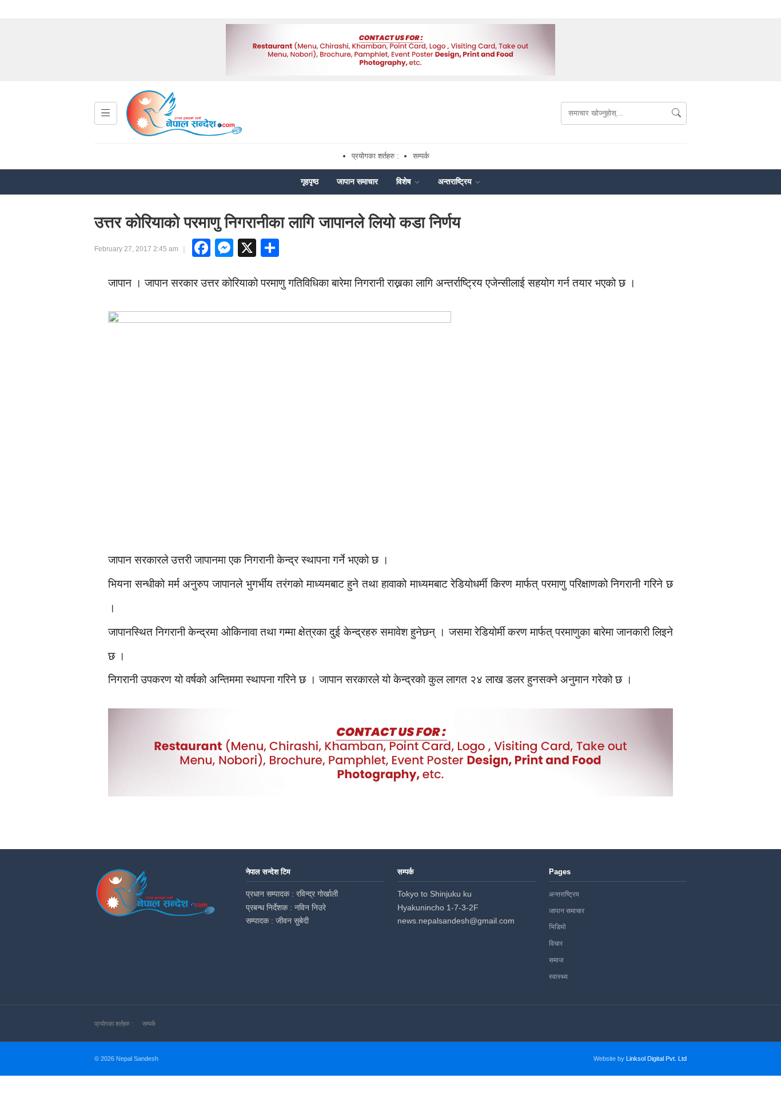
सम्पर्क (421, 156)
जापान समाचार (357, 181)
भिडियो (557, 927)
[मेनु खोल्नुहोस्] (105, 113)
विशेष (404, 181)
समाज (556, 960)
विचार (556, 944)
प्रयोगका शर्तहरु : (375, 156)
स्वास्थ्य (558, 977)
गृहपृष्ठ (309, 181)
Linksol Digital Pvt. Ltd (656, 1058)
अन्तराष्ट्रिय (456, 181)
